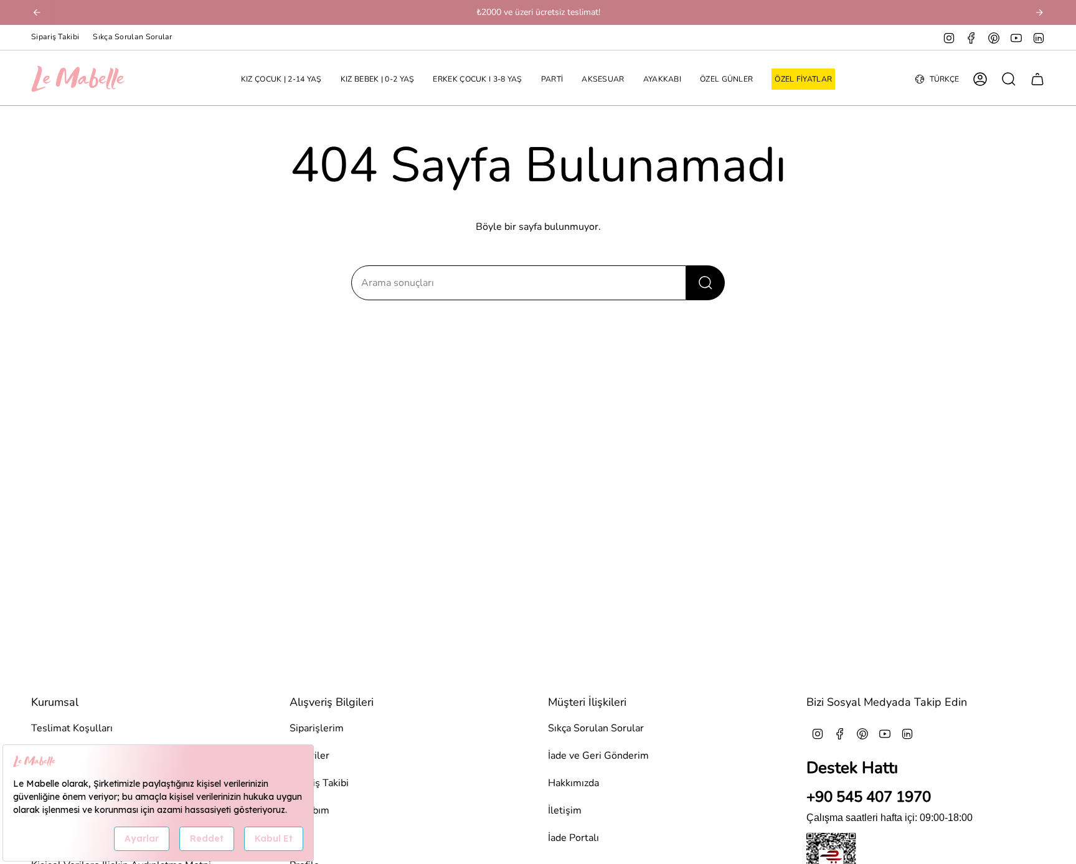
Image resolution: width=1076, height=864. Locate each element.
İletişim (565, 810)
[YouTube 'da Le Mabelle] (1016, 37)
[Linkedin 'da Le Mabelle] (1038, 37)
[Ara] (705, 282)
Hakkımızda (573, 783)
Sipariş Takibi (55, 37)
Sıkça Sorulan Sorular (132, 37)
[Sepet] (1037, 79)
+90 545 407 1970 (868, 797)
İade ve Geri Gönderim (598, 755)
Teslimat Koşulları (72, 728)
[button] (281, 79)
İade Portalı (573, 838)
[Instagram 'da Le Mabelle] (949, 37)
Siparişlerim (317, 728)
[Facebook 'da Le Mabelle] (971, 37)
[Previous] (36, 12)
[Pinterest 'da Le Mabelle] (994, 37)
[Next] (1039, 12)
